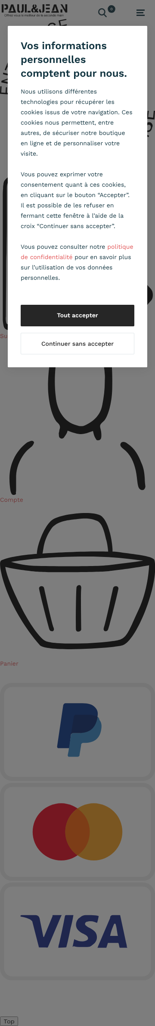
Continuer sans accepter (77, 344)
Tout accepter (77, 315)
